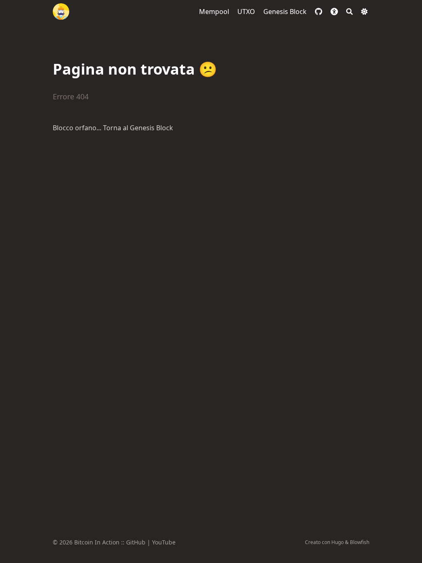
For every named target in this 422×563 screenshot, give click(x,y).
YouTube (164, 542)
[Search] (349, 11)
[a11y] (334, 11)
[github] (318, 11)
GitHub (135, 542)
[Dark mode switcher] (364, 11)
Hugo (337, 542)
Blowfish (359, 542)
